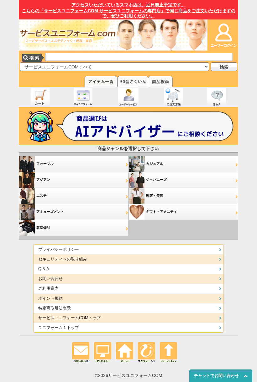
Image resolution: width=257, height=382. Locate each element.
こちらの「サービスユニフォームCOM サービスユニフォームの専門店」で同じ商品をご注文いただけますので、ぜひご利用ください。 (128, 10)
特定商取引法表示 (54, 308)
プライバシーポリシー (58, 249)
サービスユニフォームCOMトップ (69, 318)
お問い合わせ (50, 279)
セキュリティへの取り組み (62, 259)
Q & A (43, 269)
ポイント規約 (50, 298)
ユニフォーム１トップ (58, 328)
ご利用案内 (48, 288)
